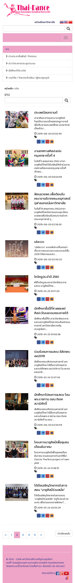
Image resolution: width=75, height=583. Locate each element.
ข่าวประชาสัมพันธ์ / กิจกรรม (22, 56)
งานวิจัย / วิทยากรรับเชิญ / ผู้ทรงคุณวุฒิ (28, 78)
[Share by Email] (52, 142)
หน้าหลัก (9, 88)
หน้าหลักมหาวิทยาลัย (45, 22)
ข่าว (7, 49)
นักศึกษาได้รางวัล (17, 70)
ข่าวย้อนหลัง (64, 533)
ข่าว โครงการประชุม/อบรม (21, 63)
